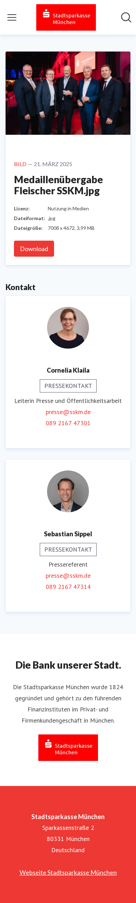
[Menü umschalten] (12, 17)
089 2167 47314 (68, 587)
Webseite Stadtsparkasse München (68, 872)
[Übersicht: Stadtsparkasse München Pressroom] (66, 17)
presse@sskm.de (68, 412)
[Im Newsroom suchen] (126, 17)
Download (34, 248)
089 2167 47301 (68, 423)
